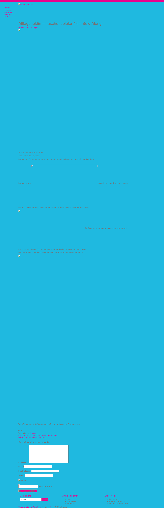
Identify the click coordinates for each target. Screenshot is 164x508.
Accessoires (8, 12)
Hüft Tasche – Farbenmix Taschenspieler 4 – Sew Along (38, 435)
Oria (49, 507)
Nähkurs (7, 16)
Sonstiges (7, 14)
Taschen (7, 7)
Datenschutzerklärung (117, 501)
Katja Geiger (33, 28)
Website (21, 475)
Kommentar (23, 462)
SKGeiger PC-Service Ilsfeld (119, 503)
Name (21, 467)
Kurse (69, 499)
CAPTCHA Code (45, 487)
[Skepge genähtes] (25, 4)
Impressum (113, 499)
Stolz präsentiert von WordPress (29, 507)
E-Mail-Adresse (24, 471)
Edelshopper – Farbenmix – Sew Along (32, 437)
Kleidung (7, 10)
